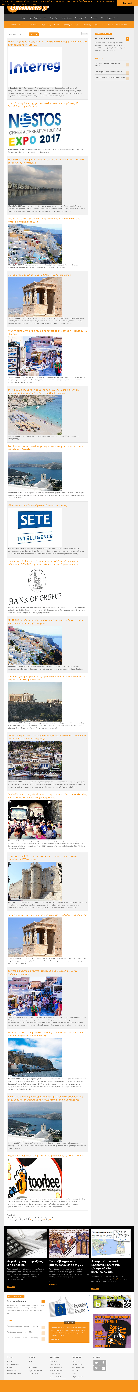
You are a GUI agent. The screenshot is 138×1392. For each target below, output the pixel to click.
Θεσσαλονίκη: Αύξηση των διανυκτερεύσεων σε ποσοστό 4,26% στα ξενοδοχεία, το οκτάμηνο (46, 161)
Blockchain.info (55, 1374)
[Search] (31, 34)
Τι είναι (10, 1361)
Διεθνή (56, 25)
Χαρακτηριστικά (13, 1364)
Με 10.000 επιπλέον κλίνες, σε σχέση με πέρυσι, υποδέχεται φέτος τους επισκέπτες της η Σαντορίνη (46, 621)
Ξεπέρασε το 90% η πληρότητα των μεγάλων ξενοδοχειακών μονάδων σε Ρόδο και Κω (42, 857)
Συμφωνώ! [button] (127, 3)
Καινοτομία (11, 1370)
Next (43, 1219)
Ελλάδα (22, 25)
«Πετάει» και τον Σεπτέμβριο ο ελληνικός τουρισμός (37, 505)
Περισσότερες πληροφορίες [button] (24, 4)
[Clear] (36, 34)
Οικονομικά (33, 25)
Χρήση (9, 1367)
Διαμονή (94, 18)
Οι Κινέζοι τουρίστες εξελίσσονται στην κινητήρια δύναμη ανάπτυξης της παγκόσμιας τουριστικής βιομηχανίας (47, 796)
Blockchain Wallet (56, 1377)
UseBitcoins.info (55, 1364)
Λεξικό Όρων (33, 1374)
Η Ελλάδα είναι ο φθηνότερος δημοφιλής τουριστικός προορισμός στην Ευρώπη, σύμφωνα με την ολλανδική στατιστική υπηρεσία (45, 1098)
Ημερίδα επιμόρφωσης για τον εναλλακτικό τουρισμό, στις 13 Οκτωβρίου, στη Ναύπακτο (43, 104)
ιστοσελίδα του (118, 1279)
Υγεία (77, 25)
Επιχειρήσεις (46, 25)
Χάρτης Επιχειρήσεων (109, 18)
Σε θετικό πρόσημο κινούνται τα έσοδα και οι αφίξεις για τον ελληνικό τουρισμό (42, 972)
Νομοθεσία (33, 1367)
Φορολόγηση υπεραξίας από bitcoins (25, 1263)
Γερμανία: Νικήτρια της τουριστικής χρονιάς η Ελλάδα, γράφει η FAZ (47, 914)
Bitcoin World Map (56, 1370)
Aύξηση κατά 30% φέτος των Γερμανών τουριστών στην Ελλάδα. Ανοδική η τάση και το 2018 (44, 220)
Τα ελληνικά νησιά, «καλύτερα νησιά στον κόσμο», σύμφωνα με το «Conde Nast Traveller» (46, 447)
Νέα (30, 1361)
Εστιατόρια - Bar (81, 18)
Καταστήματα (66, 18)
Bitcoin (13, 25)
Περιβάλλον (98, 25)
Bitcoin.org (53, 1361)
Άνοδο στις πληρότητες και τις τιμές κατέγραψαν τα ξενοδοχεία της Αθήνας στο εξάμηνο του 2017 (46, 678)
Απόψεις (110, 25)
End (50, 1219)
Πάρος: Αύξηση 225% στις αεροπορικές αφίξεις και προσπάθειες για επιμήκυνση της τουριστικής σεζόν (47, 737)
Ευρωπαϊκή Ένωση (35, 1370)
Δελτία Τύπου (121, 25)
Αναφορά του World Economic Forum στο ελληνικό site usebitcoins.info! (105, 1266)
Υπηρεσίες (54, 18)
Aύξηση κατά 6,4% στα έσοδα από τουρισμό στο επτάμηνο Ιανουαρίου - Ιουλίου (47, 332)
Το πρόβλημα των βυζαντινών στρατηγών (66, 1263)
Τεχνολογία (67, 25)
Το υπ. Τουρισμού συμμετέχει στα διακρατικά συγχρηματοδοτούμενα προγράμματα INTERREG (47, 43)
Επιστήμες (87, 25)
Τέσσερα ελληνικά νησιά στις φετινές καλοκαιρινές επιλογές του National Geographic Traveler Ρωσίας (46, 1034)
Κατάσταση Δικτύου (14, 1374)
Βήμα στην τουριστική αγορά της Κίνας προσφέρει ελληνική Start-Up (46, 1155)
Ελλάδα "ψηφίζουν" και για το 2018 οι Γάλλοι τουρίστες (39, 274)
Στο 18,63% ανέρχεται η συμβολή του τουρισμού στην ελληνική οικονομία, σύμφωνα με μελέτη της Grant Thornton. (43, 391)
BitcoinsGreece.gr (56, 1367)
